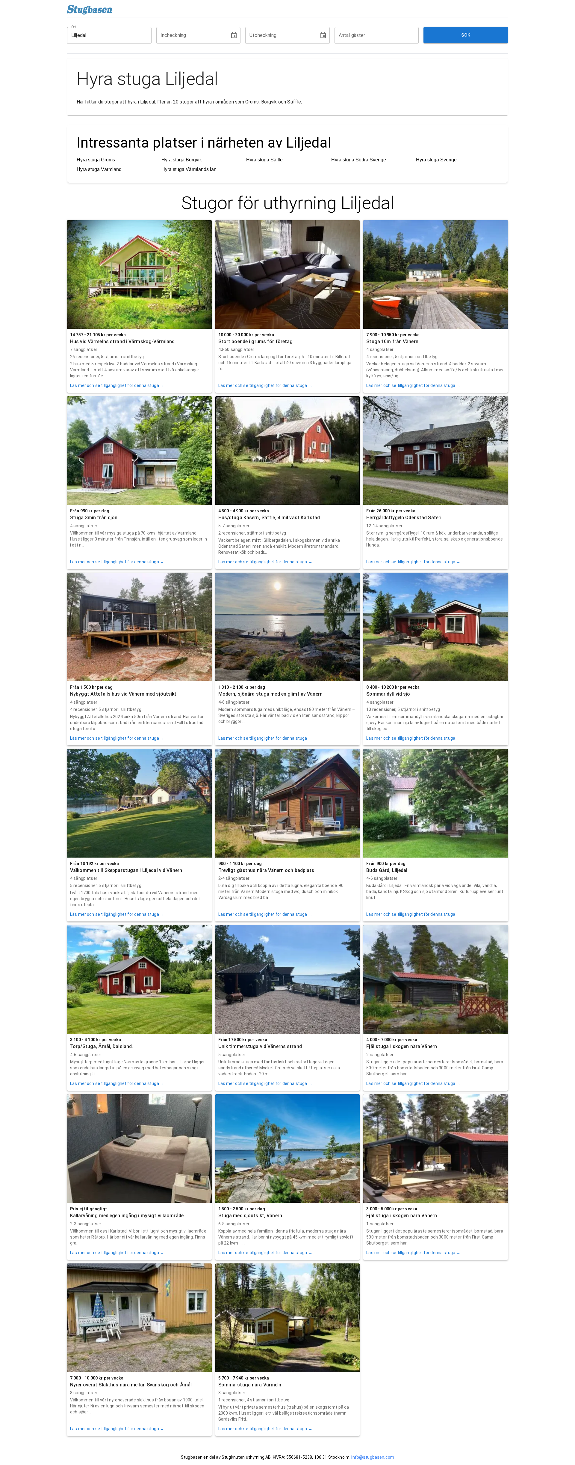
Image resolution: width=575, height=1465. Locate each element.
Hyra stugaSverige (436, 159)
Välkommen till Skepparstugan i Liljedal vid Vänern (126, 870)
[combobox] (105, 35)
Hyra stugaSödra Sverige (358, 159)
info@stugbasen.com (372, 1457)
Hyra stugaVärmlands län (189, 169)
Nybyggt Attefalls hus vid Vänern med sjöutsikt (123, 694)
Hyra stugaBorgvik (181, 159)
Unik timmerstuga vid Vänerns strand (260, 1046)
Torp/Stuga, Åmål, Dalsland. (101, 1046)
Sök (465, 35)
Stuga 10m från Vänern (392, 341)
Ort (74, 27)
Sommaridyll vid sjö (388, 694)
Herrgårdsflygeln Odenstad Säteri (403, 517)
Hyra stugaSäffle (264, 159)
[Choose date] (234, 35)
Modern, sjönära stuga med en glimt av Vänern (270, 694)
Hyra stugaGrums (96, 159)
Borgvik (269, 102)
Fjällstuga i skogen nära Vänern (401, 1046)
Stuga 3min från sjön (93, 517)
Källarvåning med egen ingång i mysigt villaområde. (127, 1215)
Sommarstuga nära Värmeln (250, 1385)
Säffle (294, 102)
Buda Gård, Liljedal (386, 870)
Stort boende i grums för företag (255, 341)
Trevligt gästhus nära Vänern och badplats (266, 870)
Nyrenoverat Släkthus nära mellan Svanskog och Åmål (131, 1385)
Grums (252, 102)
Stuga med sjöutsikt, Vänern (250, 1215)
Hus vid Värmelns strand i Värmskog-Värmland (122, 341)
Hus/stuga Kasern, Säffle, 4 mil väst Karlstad (269, 517)
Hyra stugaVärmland (99, 169)
